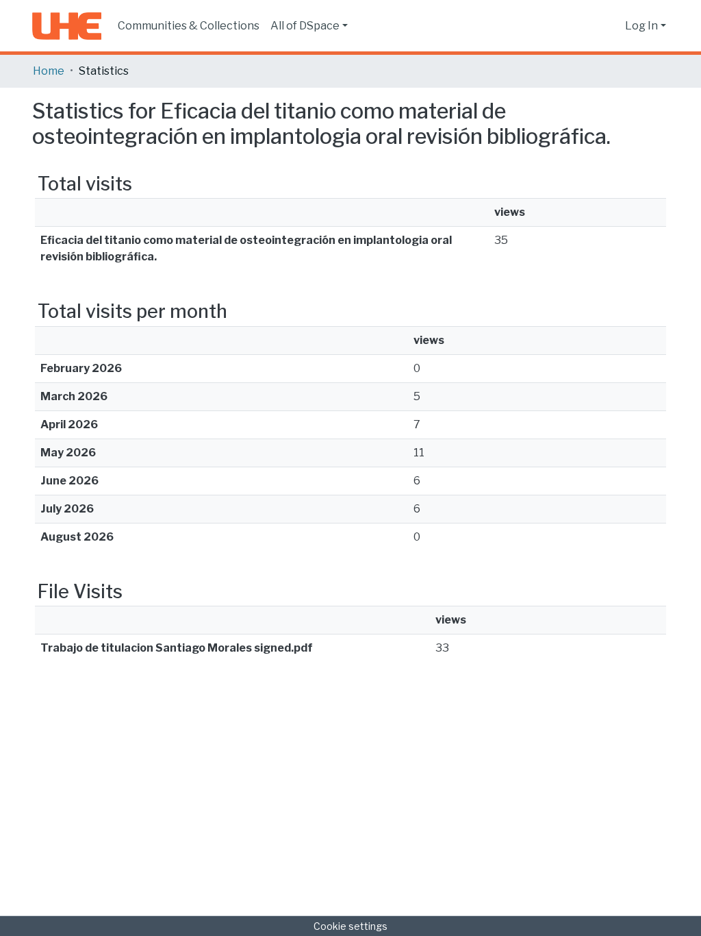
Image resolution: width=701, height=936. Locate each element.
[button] (611, 26)
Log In (641, 25)
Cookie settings (350, 926)
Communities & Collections (188, 25)
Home (48, 70)
